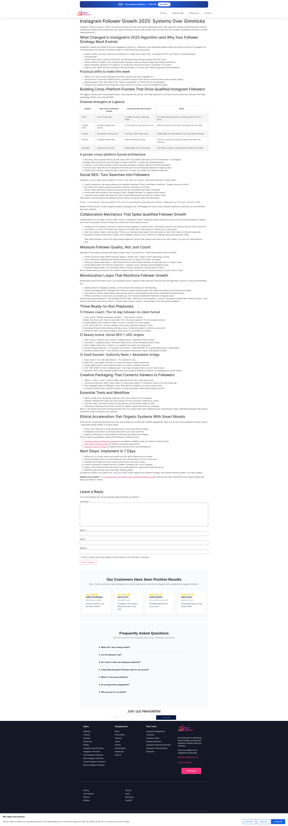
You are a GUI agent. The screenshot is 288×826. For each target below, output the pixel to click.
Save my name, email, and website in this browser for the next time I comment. (115, 557)
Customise (248, 822)
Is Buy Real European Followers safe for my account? (125, 670)
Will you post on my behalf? (113, 692)
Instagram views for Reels (95, 447)
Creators (86, 735)
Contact (208, 13)
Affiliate (86, 800)
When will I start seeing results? (115, 647)
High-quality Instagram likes (96, 444)
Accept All (278, 822)
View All (118, 755)
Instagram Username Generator (158, 745)
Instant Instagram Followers (94, 762)
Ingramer (118, 738)
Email (83, 539)
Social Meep (120, 735)
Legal (127, 794)
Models (86, 745)
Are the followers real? (111, 655)
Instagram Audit (152, 738)
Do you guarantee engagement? (115, 685)
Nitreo (117, 731)
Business (86, 738)
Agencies (86, 731)
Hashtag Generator (153, 741)
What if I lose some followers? (114, 677)
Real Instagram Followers (93, 758)
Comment (85, 501)
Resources (194, 13)
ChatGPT (128, 800)
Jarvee (117, 741)
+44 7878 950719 (185, 763)
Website (83, 548)
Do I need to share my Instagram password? (121, 662)
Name (83, 530)
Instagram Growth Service (93, 748)
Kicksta (118, 745)
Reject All (263, 822)
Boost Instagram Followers (94, 765)
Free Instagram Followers (93, 755)
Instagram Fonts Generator (157, 748)
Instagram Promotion (91, 752)
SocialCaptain (120, 748)
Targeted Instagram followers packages (101, 441)
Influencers (87, 741)
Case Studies (178, 13)
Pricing (163, 13)
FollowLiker (119, 752)
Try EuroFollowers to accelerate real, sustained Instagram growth (128, 477)
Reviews (86, 797)
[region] (144, 819)
